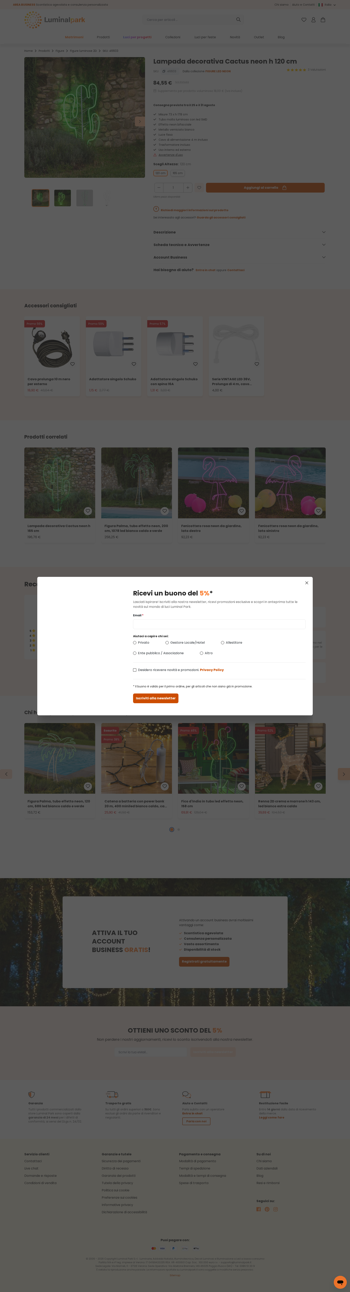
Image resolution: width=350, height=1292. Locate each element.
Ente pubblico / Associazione (161, 653)
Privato (143, 642)
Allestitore (234, 642)
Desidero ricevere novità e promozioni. (181, 670)
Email (138, 615)
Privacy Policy (212, 670)
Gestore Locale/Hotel (187, 642)
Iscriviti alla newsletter (156, 698)
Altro (209, 653)
